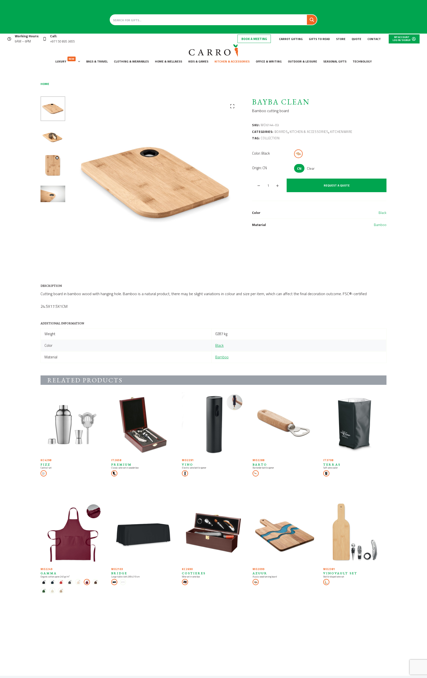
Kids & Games (198, 61)
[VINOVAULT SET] (354, 532)
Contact (374, 39)
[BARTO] (284, 423)
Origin (259, 168)
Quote (356, 39)
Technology (362, 61)
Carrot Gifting (291, 39)
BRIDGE (119, 573)
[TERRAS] (354, 423)
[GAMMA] (72, 532)
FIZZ (45, 464)
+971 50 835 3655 (62, 41)
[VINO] (213, 423)
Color (261, 153)
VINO (187, 464)
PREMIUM (121, 464)
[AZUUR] (284, 532)
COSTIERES (194, 573)
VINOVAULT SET (340, 573)
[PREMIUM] (142, 423)
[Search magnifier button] (312, 20)
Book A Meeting (254, 38)
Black (382, 212)
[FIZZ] (72, 423)
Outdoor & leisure (302, 61)
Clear (311, 168)
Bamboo (380, 224)
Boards (281, 131)
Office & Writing (269, 61)
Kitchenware (341, 131)
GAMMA (49, 573)
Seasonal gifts (334, 61)
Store (340, 39)
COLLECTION (270, 138)
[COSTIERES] (213, 532)
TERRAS (332, 464)
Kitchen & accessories (232, 61)
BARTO (260, 464)
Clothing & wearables (131, 61)
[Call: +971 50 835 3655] (44, 39)
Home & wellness (168, 61)
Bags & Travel (97, 61)
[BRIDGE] (142, 532)
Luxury (64, 60)
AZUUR (260, 573)
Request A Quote (337, 185)
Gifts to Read (319, 39)
